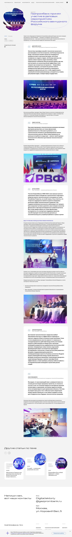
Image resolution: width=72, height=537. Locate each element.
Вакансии (38, 527)
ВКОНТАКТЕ (64, 527)
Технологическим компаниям (52, 527)
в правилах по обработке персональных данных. (22, 533)
